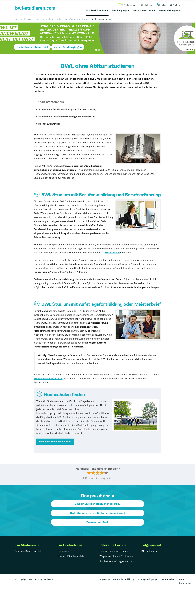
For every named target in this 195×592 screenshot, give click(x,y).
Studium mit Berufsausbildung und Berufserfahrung (67, 109)
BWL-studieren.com (24, 19)
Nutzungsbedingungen (147, 579)
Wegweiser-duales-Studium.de (116, 556)
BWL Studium (112, 252)
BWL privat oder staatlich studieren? (97, 503)
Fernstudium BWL (97, 522)
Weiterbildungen (168, 10)
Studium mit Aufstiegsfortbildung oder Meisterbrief (66, 116)
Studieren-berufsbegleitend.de (115, 561)
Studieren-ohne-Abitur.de (48, 378)
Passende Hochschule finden (55, 441)
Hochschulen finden (144, 10)
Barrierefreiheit (168, 579)
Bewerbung (82, 19)
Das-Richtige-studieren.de (113, 551)
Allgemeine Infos (65, 19)
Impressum (104, 579)
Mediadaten (63, 551)
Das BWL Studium (96, 10)
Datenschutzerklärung (123, 579)
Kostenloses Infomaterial (32, 47)
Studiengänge (119, 10)
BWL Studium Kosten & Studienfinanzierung (97, 513)
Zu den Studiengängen (68, 47)
